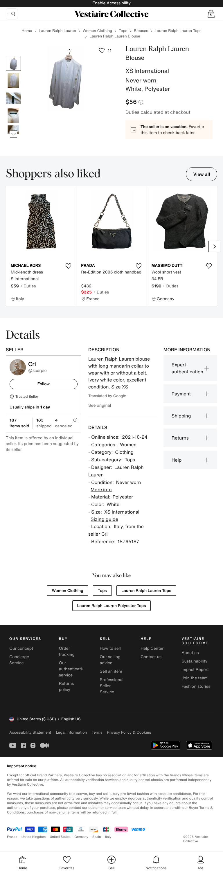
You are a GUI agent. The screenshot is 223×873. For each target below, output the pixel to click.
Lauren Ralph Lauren (57, 30)
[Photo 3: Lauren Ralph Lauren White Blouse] (13, 98)
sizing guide (104, 519)
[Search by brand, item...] (12, 13)
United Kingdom (33, 837)
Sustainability (194, 661)
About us (190, 653)
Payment (181, 393)
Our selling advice (110, 660)
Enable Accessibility (111, 3)
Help (177, 459)
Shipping (181, 415)
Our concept (21, 648)
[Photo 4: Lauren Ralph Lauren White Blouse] (13, 115)
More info (101, 489)
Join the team (194, 678)
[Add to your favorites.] (68, 265)
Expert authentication (187, 368)
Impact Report (195, 670)
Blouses (141, 30)
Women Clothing (97, 30)
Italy (108, 837)
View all (201, 174)
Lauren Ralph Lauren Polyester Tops (111, 606)
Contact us (151, 657)
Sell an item (111, 671)
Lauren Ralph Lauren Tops (178, 30)
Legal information (71, 732)
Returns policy (66, 687)
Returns (180, 437)
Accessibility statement (30, 732)
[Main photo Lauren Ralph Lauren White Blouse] (13, 63)
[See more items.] (13, 134)
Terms (96, 732)
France (12, 837)
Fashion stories (195, 686)
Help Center (152, 648)
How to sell (110, 648)
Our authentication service (73, 669)
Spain (96, 837)
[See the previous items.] (13, 56)
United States (60, 837)
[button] (211, 14)
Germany (81, 837)
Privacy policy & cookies (129, 732)
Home (26, 30)
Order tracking (67, 651)
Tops (123, 30)
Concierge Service (19, 660)
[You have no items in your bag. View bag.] (211, 14)
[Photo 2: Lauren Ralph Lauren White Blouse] (13, 80)
